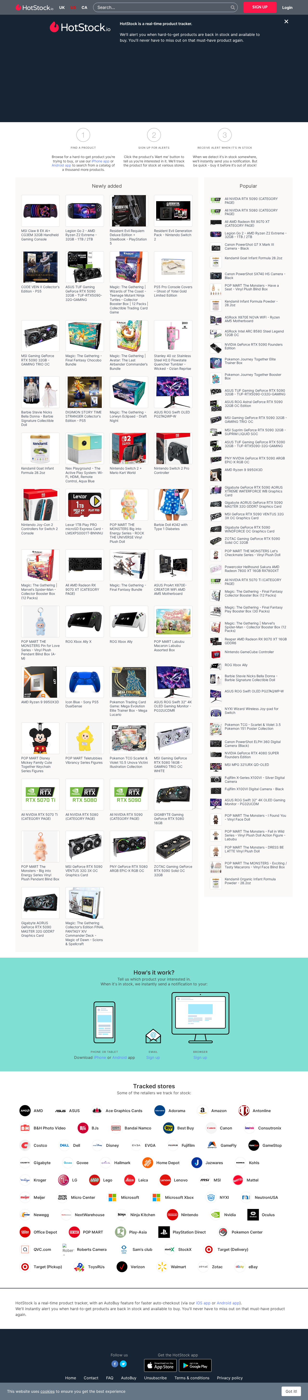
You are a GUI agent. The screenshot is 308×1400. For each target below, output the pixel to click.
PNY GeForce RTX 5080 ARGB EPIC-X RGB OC (129, 868)
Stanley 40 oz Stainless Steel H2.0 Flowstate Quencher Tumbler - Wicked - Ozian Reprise (172, 362)
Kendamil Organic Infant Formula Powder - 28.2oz (250, 881)
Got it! (291, 1391)
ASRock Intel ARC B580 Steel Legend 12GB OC (254, 333)
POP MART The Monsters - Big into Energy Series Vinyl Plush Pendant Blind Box (40, 872)
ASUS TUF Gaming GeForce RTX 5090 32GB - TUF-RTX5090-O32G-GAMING (255, 392)
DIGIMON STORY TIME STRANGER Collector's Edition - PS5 (83, 416)
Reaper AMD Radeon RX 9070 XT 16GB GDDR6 (256, 641)
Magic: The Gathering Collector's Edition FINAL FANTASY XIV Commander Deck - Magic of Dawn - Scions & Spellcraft (84, 933)
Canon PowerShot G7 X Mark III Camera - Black (249, 246)
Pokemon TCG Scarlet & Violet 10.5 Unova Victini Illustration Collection (129, 762)
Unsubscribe (155, 1377)
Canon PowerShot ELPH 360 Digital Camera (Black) (253, 744)
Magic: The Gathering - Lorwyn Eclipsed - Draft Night (128, 416)
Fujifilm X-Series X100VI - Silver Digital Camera (255, 779)
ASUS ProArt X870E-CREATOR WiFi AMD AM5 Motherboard (170, 589)
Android (119, 1057)
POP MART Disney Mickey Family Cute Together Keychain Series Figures (36, 764)
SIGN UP (260, 7)
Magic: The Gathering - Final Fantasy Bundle (128, 587)
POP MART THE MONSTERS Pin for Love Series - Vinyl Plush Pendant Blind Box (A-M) (40, 649)
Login (287, 7)
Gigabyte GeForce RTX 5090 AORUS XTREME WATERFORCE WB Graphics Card (254, 491)
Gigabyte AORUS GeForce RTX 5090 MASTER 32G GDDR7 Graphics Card (37, 929)
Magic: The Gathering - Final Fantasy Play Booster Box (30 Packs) (254, 609)
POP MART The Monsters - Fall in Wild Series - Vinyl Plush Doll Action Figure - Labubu (255, 835)
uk (62, 7)
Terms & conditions (191, 1377)
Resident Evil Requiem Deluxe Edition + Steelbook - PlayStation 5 (128, 237)
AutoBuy (128, 1377)
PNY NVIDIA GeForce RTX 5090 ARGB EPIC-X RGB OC (255, 460)
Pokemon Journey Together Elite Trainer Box (250, 361)
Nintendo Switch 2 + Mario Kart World (126, 470)
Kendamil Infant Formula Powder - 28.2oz (251, 303)
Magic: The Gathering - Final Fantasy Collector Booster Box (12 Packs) (254, 593)
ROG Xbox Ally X (78, 641)
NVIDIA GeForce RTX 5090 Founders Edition (253, 346)
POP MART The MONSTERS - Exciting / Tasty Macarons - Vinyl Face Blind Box (256, 865)
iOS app (203, 1302)
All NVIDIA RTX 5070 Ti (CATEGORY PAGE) (39, 816)
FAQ (109, 1377)
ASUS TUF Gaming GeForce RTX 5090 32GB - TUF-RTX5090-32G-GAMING (83, 293)
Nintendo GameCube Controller (249, 652)
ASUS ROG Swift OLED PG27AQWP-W (172, 414)
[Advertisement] (154, 82)
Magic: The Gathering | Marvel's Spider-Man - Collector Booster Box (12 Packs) (39, 591)
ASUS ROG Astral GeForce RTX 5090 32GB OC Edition (254, 404)
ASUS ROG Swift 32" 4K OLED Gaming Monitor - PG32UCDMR (173, 706)
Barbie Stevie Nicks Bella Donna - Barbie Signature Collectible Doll (37, 418)
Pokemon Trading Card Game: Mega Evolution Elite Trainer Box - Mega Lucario (128, 708)
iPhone (100, 1057)
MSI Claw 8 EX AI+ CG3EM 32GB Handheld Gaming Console (40, 235)
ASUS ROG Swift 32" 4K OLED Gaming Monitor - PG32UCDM (255, 802)
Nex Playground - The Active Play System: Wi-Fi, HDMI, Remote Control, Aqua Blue (84, 474)
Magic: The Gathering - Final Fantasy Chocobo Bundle (83, 360)
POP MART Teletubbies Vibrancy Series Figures (84, 760)
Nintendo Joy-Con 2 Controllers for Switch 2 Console (39, 529)
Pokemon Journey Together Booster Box (253, 376)
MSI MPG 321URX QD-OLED (247, 765)
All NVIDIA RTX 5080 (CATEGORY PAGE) (81, 816)
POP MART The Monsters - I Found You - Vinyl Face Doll (255, 817)
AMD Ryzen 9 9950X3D (40, 702)
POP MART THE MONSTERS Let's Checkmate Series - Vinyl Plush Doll (252, 553)
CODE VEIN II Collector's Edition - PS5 (40, 289)
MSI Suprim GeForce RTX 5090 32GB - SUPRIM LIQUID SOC (255, 432)
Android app (61, 165)
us (73, 7)
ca (84, 7)
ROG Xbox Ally (121, 641)
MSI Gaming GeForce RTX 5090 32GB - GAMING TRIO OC (37, 360)
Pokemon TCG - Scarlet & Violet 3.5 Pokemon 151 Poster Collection (253, 726)
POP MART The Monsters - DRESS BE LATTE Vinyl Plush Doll (254, 849)
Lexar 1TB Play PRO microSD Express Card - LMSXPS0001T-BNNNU (84, 529)
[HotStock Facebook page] (114, 1363)
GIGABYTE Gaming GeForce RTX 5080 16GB (169, 818)
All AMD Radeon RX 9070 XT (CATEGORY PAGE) (82, 589)
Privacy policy (230, 1377)
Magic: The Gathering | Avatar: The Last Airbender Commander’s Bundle (129, 362)
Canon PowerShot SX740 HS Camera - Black (255, 276)
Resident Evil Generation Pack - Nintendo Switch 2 (173, 235)
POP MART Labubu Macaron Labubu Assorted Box (169, 645)
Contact (91, 1377)
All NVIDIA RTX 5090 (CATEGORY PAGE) (126, 816)
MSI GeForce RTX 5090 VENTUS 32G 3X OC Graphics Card (84, 870)
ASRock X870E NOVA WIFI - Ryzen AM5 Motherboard (252, 319)
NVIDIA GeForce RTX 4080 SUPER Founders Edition (252, 755)
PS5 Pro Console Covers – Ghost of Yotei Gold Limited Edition (173, 291)
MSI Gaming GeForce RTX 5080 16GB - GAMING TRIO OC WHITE (170, 764)
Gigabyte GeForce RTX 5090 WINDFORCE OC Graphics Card (250, 529)
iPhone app (100, 161)
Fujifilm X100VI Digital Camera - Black (254, 789)
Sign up (153, 1057)
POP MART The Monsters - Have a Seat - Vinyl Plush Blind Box (252, 287)
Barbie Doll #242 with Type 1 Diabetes (170, 527)
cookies (47, 1391)
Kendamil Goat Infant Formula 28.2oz (37, 470)
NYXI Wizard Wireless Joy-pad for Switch (251, 711)
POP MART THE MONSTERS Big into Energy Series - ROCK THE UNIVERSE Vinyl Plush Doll (127, 533)
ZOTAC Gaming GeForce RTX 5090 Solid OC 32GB (173, 870)
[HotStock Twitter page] (123, 1363)
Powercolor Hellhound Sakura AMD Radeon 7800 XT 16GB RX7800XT (252, 569)
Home (70, 1377)
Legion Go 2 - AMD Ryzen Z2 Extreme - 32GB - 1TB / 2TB (81, 235)
